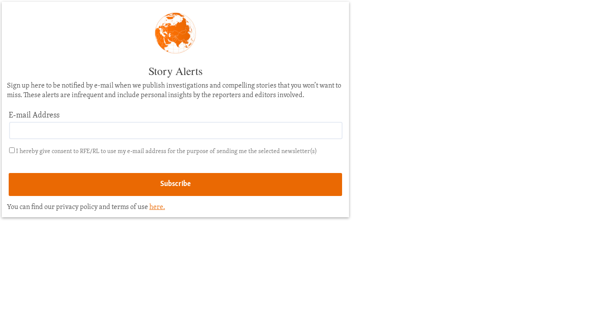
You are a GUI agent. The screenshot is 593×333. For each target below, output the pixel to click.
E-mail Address (34, 116)
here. (157, 207)
